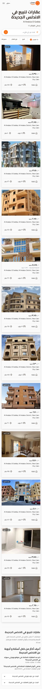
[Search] (6, 32)
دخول (8, 3)
